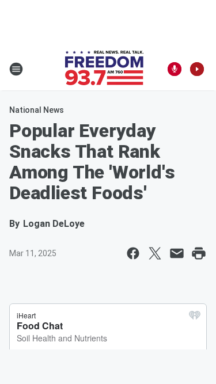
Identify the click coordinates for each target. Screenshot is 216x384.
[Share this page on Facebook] (133, 253)
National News (36, 110)
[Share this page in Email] (177, 253)
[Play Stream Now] (197, 69)
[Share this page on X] (155, 253)
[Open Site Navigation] (16, 69)
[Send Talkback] (174, 69)
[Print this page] (199, 253)
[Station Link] (104, 69)
